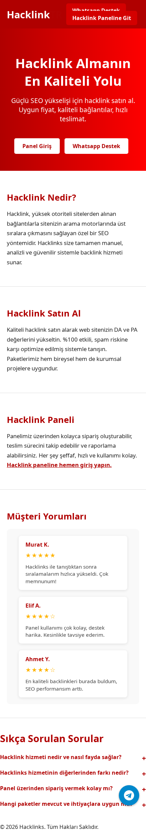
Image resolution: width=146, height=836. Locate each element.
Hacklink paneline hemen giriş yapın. (59, 465)
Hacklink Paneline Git (101, 18)
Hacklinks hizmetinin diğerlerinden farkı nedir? (64, 772)
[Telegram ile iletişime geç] (129, 795)
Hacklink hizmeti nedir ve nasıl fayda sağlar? (61, 757)
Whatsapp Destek (96, 10)
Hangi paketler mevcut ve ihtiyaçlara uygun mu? (66, 804)
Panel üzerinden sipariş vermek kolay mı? (56, 788)
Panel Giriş (37, 146)
